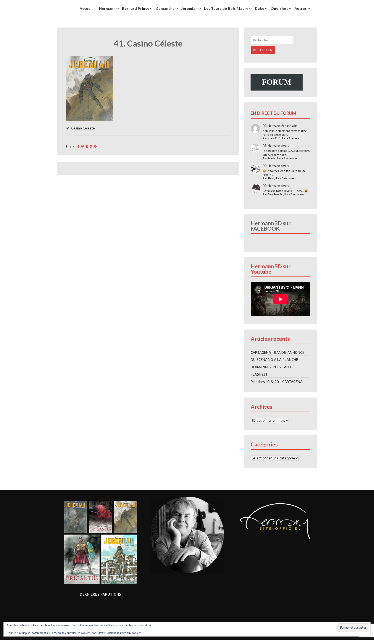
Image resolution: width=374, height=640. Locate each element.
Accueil (86, 8)
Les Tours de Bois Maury (226, 8)
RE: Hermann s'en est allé (280, 126)
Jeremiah (189, 8)
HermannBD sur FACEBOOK (271, 226)
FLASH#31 (259, 374)
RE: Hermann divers (276, 145)
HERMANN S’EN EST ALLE (271, 367)
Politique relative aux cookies (123, 633)
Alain (271, 178)
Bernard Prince (135, 8)
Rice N (271, 158)
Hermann (107, 8)
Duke (259, 8)
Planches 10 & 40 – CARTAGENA (277, 382)
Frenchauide (275, 194)
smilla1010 (274, 138)
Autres (301, 8)
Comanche (165, 8)
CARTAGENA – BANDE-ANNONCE (277, 352)
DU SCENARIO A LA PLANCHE (274, 359)
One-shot (279, 8)
